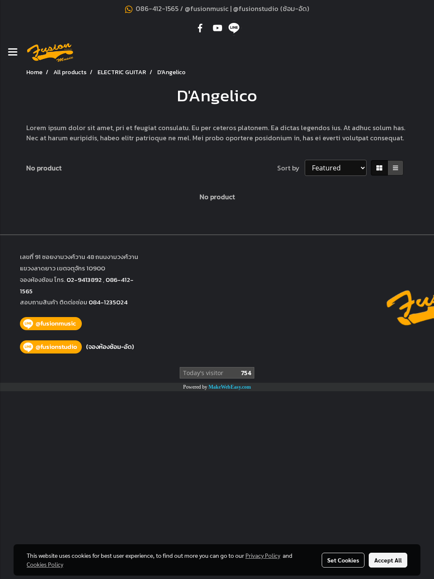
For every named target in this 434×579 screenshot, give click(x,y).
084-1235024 (108, 302)
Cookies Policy (45, 564)
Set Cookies (343, 560)
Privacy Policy (262, 555)
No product (43, 168)
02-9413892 (84, 279)
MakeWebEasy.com (230, 387)
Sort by (291, 168)
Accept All (388, 560)
